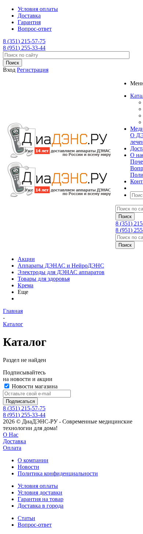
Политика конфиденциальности (58, 473)
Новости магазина (34, 386)
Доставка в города (40, 506)
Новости (28, 467)
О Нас (10, 435)
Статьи (26, 518)
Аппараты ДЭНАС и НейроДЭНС (61, 265)
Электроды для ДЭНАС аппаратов (61, 272)
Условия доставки (40, 492)
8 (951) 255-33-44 (24, 48)
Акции (26, 259)
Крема (25, 285)
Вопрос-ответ (35, 525)
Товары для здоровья (44, 279)
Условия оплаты (38, 486)
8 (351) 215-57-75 (24, 41)
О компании (33, 460)
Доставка (14, 441)
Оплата (12, 448)
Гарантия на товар (40, 499)
